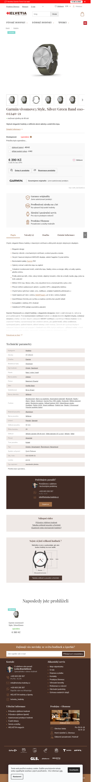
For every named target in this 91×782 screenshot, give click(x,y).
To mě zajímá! (75, 2)
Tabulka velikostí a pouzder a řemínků (44, 578)
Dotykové (38, 401)
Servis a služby (13, 724)
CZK (66, 6)
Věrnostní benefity (56, 683)
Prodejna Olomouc (12, 6)
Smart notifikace (47, 405)
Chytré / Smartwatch (32, 447)
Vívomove (28, 364)
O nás (32, 6)
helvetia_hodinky (16, 699)
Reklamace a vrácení (57, 686)
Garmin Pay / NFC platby (51, 401)
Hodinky (27, 350)
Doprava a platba (55, 673)
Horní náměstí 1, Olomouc (64, 733)
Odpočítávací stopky (66, 403)
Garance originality (39, 196)
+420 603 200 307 (45, 491)
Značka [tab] (44, 235)
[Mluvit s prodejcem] (19, 170)
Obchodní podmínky (57, 689)
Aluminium (28, 412)
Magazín (24, 6)
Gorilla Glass (29, 385)
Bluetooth (68, 399)
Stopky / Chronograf (70, 405)
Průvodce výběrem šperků (17, 714)
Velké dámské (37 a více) (54, 434)
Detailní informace (12, 129)
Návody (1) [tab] (28, 235)
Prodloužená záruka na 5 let (43, 204)
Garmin (29, 261)
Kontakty (52, 676)
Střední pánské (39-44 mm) (34, 434)
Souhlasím (73, 770)
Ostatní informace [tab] (65, 235)
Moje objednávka (55, 667)
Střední (66, 434)
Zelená (27, 377)
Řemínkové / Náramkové (48, 447)
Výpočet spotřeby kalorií (33, 407)
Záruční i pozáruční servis (43, 212)
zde (60, 771)
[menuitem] (16, 22)
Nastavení (16, 777)
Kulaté (27, 442)
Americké (28, 438)
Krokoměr (64, 401)
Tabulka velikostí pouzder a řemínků (45, 525)
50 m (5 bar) (29, 390)
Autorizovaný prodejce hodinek (19, 718)
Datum (32, 401)
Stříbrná (27, 394)
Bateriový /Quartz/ (31, 381)
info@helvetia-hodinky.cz (48, 497)
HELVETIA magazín (15, 727)
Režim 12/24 (36, 405)
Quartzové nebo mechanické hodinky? (45, 528)
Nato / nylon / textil (31, 372)
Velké (71, 434)
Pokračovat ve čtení (12, 335)
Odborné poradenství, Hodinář (65, 737)
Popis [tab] (12, 235)
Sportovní (33, 368)
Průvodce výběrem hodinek (45, 523)
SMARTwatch (39, 295)
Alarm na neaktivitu (41, 399)
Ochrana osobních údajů (58, 692)
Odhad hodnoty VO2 (51, 403)
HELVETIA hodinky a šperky (21, 695)
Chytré (27, 368)
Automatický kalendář (56, 399)
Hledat (53, 14)
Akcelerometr (29, 399)
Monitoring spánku (36, 403)
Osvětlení (28, 405)
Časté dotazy (12, 721)
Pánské (27, 420)
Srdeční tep (58, 405)
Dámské (34, 420)
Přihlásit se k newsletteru (72, 654)
